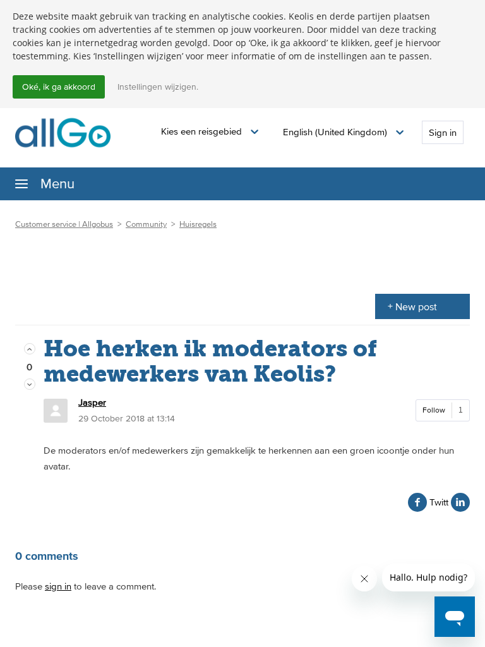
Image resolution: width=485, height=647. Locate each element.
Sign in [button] (443, 132)
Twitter (438, 502)
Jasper (92, 402)
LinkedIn (460, 502)
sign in (58, 586)
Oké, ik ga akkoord (58, 87)
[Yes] (29, 349)
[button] (210, 131)
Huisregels (198, 224)
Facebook (417, 502)
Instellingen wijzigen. (157, 87)
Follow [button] (433, 410)
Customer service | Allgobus (64, 224)
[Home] (63, 131)
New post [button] (416, 306)
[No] (29, 384)
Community (146, 224)
